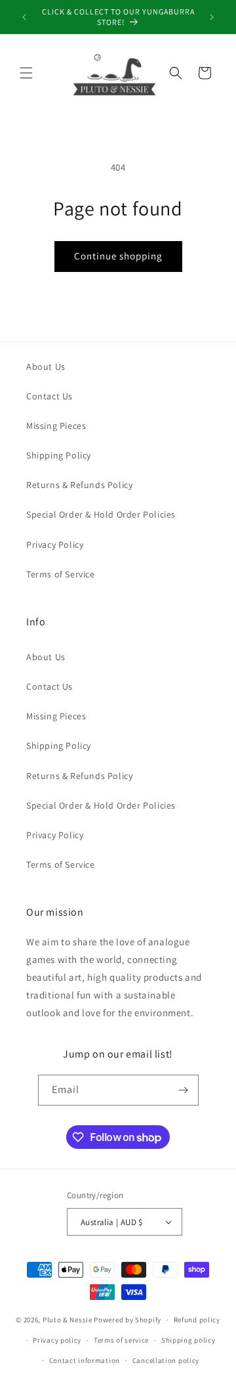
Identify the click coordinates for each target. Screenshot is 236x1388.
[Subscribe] (183, 1090)
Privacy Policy (54, 544)
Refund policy (197, 1319)
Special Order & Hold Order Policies (101, 514)
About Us (46, 366)
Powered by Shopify (127, 1319)
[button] (26, 72)
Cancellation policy (165, 1360)
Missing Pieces (56, 426)
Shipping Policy (58, 455)
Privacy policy (57, 1340)
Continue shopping (118, 256)
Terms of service (121, 1340)
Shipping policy (188, 1340)
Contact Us (49, 396)
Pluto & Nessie (67, 1319)
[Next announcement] (211, 17)
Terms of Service (60, 574)
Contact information (84, 1360)
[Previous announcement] (24, 17)
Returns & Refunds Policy (79, 485)
